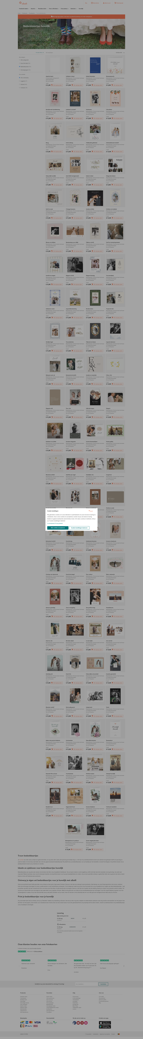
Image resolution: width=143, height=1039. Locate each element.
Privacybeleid (59, 523)
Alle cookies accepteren (58, 527)
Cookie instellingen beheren (79, 528)
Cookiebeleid (51, 523)
